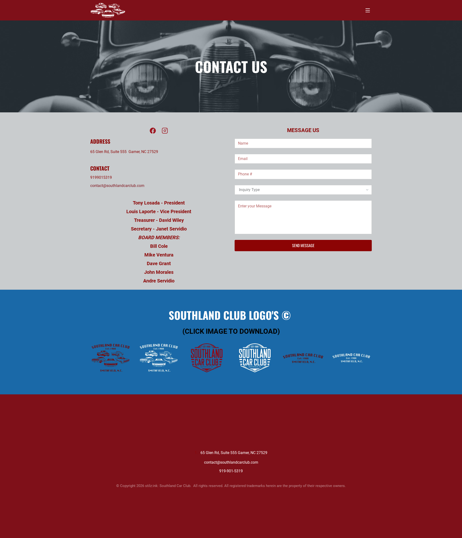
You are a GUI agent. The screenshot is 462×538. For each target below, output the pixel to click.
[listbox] (303, 190)
